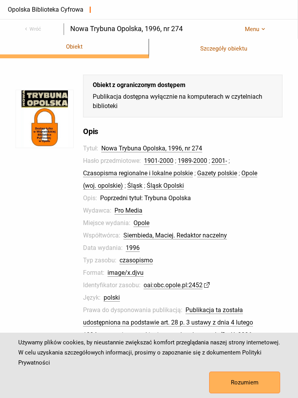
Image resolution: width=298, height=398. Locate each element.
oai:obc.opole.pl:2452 (173, 285)
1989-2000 (192, 160)
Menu (252, 29)
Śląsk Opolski (165, 185)
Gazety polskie (217, 173)
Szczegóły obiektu (223, 48)
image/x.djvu (125, 272)
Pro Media (128, 210)
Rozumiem (244, 382)
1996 (133, 247)
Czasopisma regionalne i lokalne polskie (138, 173)
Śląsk (134, 185)
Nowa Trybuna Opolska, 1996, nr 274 (151, 148)
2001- (219, 160)
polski (112, 297)
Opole (141, 223)
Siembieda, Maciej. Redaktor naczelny (175, 235)
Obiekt (74, 46)
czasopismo (136, 260)
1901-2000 (158, 160)
